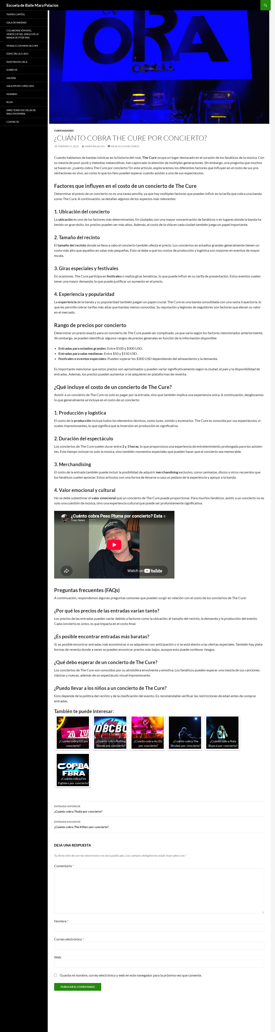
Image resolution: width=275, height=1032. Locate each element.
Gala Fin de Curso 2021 (20, 85)
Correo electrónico (69, 939)
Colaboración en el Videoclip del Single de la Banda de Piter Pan (22, 34)
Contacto (12, 121)
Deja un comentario (125, 146)
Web (57, 957)
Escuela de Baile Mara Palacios (32, 5)
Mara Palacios (95, 146)
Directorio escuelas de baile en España (21, 112)
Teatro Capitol (15, 14)
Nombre (61, 921)
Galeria (11, 78)
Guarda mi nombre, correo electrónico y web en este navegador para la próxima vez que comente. (131, 975)
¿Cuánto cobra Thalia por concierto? (78, 809)
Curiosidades (64, 130)
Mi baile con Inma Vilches (22, 45)
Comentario (64, 866)
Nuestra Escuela (16, 61)
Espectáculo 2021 (17, 53)
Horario (11, 94)
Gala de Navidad (16, 22)
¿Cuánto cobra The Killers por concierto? (81, 824)
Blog (9, 102)
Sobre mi (11, 69)
